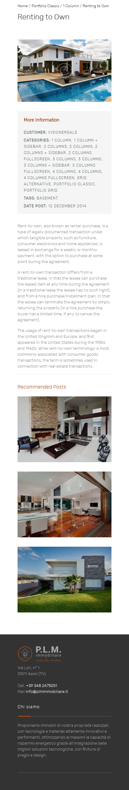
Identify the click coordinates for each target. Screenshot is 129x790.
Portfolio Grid (41, 190)
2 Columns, (56, 146)
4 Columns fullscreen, (50, 178)
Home (23, 6)
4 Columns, (65, 171)
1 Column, (62, 140)
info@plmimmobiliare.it (47, 692)
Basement (47, 198)
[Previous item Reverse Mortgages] (41, 70)
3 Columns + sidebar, (47, 165)
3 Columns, (65, 159)
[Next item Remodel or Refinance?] (87, 70)
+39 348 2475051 (41, 686)
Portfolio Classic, (75, 184)
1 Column (71, 6)
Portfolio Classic (45, 6)
